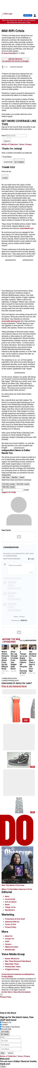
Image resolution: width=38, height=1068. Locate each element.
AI (30, 974)
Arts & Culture (10, 902)
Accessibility (24, 974)
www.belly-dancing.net (11, 321)
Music (7, 905)
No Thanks (5, 1034)
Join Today (5, 1032)
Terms (21, 144)
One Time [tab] (6, 477)
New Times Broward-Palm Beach (18, 961)
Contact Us (9, 939)
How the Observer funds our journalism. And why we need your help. (19, 21)
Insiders (5, 1025)
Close (3, 1066)
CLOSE (4, 178)
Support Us (27, 15)
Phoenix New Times (12, 967)
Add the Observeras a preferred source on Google (15, 60)
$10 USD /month (8, 484)
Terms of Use (10, 924)
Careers (8, 944)
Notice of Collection (10, 144)
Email (4, 136)
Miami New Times (12, 964)
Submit (10, 1053)
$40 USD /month (8, 487)
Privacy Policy (10, 927)
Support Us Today (9, 492)
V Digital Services (12, 969)
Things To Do (10, 907)
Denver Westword (12, 959)
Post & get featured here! (14, 686)
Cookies (16, 974)
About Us (8, 936)
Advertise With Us (12, 922)
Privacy (28, 144)
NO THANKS (19, 162)
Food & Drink (10, 899)
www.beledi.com (26, 228)
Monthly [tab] (15, 477)
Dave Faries (8, 53)
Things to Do (6, 1022)
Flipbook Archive (11, 947)
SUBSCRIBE (8, 162)
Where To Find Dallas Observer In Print (17, 889)
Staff (7, 941)
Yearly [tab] (22, 477)
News (7, 896)
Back (2, 1053)
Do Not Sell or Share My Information (16, 992)
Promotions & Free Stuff (15, 919)
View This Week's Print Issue (13, 885)
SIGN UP (7, 141)
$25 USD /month (23, 484)
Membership (10, 950)
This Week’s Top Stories (11, 1027)
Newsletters (10, 910)
